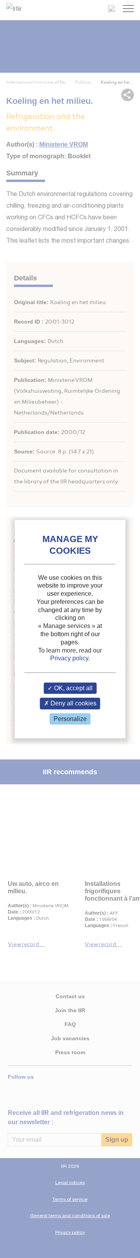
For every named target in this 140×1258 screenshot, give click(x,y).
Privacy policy (69, 658)
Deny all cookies (72, 703)
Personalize (70, 719)
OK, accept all (72, 688)
